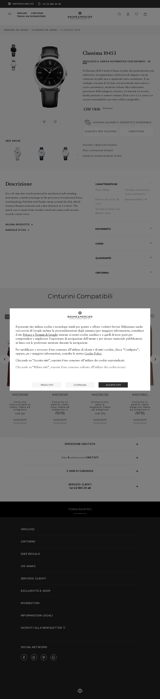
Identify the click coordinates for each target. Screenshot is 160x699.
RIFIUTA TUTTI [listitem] (47, 384)
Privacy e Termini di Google (40, 334)
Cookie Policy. (93, 353)
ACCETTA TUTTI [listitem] (113, 384)
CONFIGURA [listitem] (80, 384)
